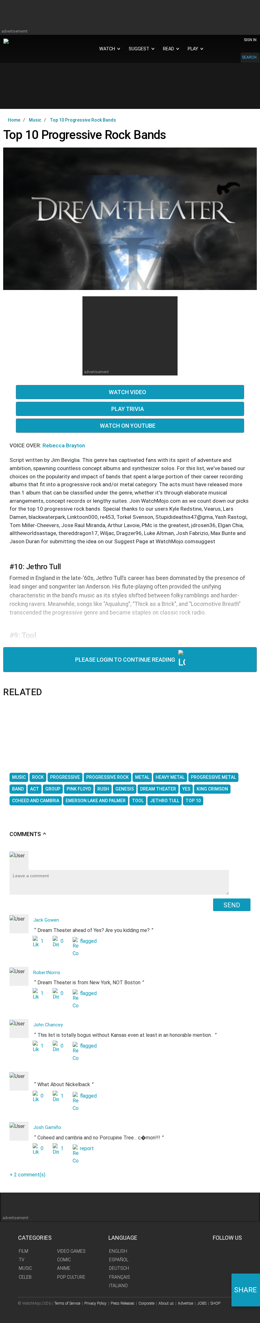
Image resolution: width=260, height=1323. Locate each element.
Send (232, 905)
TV (21, 1259)
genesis (124, 788)
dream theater (158, 788)
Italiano (118, 1285)
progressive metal (213, 777)
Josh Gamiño (47, 1127)
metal (142, 777)
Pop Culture (71, 1277)
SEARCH (249, 57)
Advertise (185, 1303)
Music (25, 1268)
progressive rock (107, 777)
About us (166, 1303)
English (118, 1251)
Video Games (71, 1251)
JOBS (201, 1303)
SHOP (215, 1303)
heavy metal (170, 777)
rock (38, 777)
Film (23, 1251)
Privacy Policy (95, 1303)
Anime (63, 1268)
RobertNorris (46, 972)
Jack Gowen (46, 920)
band (18, 788)
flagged (88, 941)
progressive (65, 777)
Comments (28, 834)
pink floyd (79, 788)
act (34, 788)
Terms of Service (67, 1303)
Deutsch (119, 1268)
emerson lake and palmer (96, 800)
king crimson (212, 788)
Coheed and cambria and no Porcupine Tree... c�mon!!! (98, 1138)
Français (119, 1277)
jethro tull (164, 800)
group (52, 788)
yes (186, 788)
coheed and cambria (35, 800)
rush (103, 788)
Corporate (146, 1303)
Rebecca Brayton (63, 445)
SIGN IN (250, 40)
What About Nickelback (65, 1090)
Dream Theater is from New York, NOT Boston (88, 983)
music (19, 777)
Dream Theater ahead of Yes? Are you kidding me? (93, 930)
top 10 (193, 800)
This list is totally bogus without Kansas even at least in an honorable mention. (125, 1035)
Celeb (25, 1277)
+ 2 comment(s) (27, 1175)
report (87, 1148)
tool (138, 800)
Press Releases (122, 1303)
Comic (64, 1259)
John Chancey (48, 1025)
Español (118, 1259)
